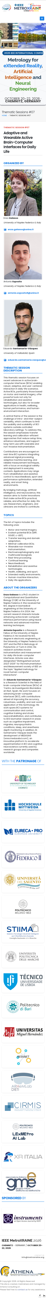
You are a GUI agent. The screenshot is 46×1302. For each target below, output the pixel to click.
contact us (22, 1289)
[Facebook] (40, 1295)
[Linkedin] (44, 1295)
